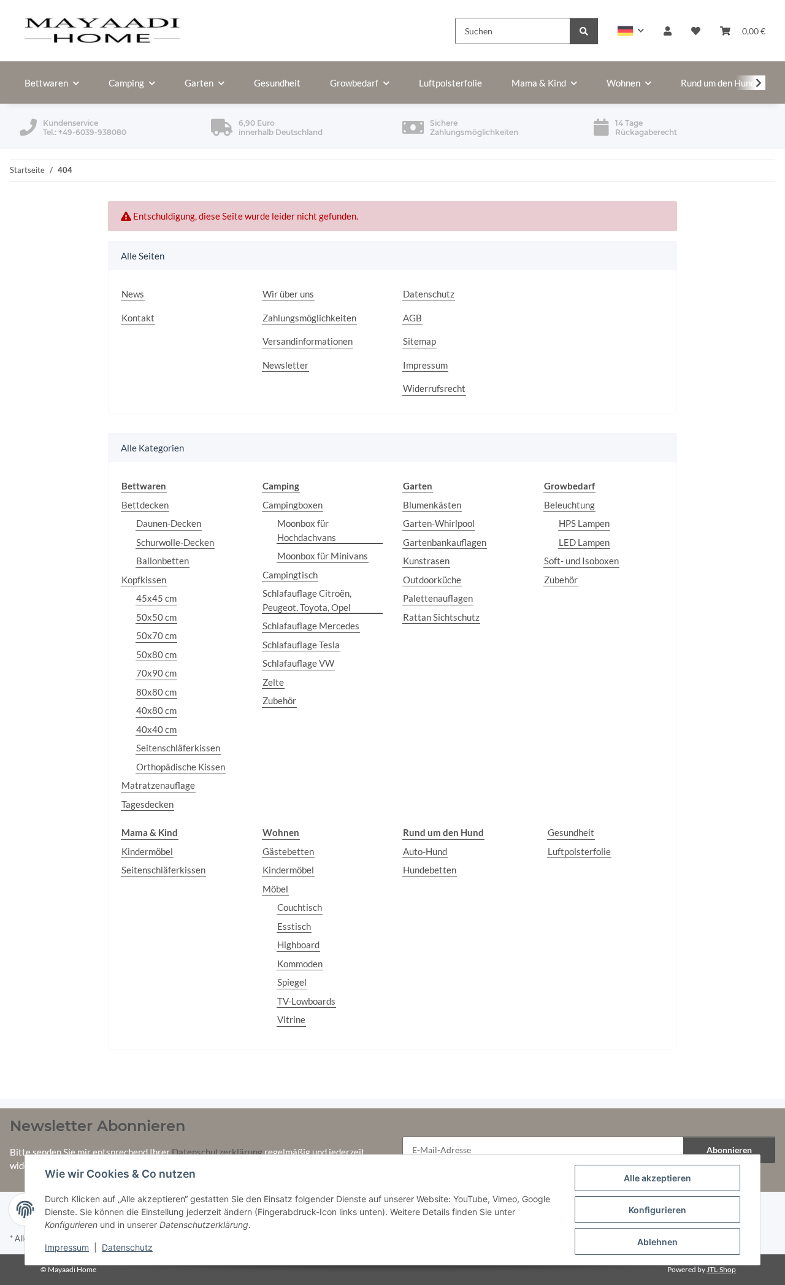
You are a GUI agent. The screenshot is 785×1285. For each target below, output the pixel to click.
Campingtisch (290, 574)
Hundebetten (429, 869)
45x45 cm (156, 598)
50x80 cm (156, 654)
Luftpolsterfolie (579, 851)
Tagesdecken (147, 804)
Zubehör (279, 700)
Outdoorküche (432, 579)
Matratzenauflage (158, 785)
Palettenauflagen (438, 598)
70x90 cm (156, 672)
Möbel (275, 888)
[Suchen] (584, 31)
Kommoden (300, 963)
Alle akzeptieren (657, 1178)
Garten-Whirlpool (439, 523)
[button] (631, 31)
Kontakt (138, 317)
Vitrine (291, 1019)
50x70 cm (156, 635)
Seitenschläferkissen (178, 747)
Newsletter (285, 364)
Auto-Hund (425, 851)
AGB (412, 317)
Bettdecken (145, 504)
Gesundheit (571, 832)
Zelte (273, 682)
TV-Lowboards (306, 1001)
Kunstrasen (426, 560)
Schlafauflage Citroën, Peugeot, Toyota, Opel (306, 600)
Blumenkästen (432, 504)
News (132, 293)
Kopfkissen (143, 579)
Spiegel (292, 982)
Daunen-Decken (168, 523)
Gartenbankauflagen (444, 542)
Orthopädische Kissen (180, 766)
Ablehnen (657, 1242)
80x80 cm (156, 691)
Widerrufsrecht (434, 388)
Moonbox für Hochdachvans (306, 530)
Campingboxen (292, 504)
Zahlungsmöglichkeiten (309, 317)
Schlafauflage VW (298, 663)
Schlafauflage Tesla (301, 644)
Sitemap (419, 341)
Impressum (67, 1247)
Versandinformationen (307, 341)
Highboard (298, 944)
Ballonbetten (162, 560)
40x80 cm (156, 710)
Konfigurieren (657, 1210)
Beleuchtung (569, 504)
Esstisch (294, 926)
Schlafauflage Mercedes (310, 625)
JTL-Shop (721, 1269)
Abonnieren (729, 1150)
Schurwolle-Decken (175, 542)
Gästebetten (288, 851)
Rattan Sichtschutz (441, 617)
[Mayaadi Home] (103, 30)
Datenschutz (127, 1247)
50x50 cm (156, 617)
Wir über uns (288, 293)
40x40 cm (156, 729)
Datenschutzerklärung (217, 1151)
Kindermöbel (147, 851)
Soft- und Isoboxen (581, 560)
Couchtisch (299, 907)
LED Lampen (584, 542)
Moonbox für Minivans (322, 555)
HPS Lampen (584, 523)
